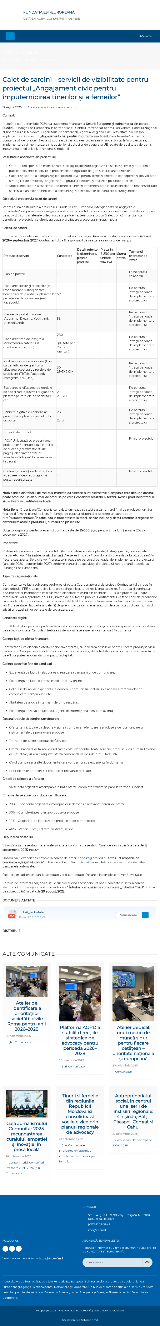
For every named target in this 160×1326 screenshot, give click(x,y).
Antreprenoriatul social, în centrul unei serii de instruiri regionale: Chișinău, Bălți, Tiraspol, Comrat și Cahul (133, 1111)
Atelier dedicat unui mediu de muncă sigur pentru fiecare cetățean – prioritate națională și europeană (133, 1043)
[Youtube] (12, 1249)
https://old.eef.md (51, 1258)
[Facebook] (5, 1249)
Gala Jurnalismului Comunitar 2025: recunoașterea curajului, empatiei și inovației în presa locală (26, 1136)
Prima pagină (11, 60)
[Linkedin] (19, 1249)
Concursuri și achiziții (62, 107)
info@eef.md (97, 1230)
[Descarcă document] (145, 915)
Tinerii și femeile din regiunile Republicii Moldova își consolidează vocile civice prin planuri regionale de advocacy (80, 1114)
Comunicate (20, 51)
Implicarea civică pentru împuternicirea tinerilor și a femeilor (77, 1156)
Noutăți (30, 60)
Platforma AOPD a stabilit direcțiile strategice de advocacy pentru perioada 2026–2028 (80, 1040)
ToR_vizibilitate (33, 912)
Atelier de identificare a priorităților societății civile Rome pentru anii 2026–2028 (27, 1016)
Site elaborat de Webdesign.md (80, 1320)
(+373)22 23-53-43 (99, 1224)
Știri (11, 1042)
